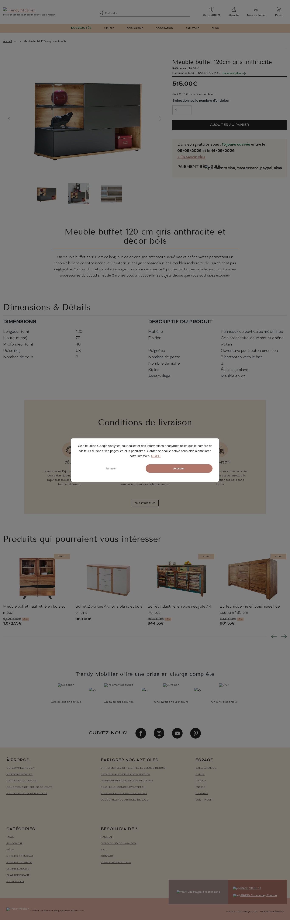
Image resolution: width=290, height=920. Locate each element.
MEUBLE (109, 28)
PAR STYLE (192, 28)
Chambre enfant (18, 875)
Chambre (202, 793)
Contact (107, 856)
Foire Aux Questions (116, 862)
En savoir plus (232, 73)
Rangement (14, 843)
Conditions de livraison (118, 843)
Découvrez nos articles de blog (124, 800)
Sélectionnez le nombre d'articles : (201, 101)
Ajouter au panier (229, 125)
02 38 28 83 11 (211, 15)
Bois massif (204, 800)
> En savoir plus (191, 157)
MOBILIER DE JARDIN (19, 862)
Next (160, 118)
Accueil (7, 41)
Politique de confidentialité (26, 793)
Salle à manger (207, 768)
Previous (9, 118)
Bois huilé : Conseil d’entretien (123, 787)
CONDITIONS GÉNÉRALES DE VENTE (29, 787)
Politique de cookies (21, 781)
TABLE (10, 837)
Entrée (200, 787)
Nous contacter (256, 15)
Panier (278, 15)
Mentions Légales (19, 774)
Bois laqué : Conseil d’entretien (124, 793)
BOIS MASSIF (135, 28)
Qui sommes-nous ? (20, 768)
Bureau (201, 781)
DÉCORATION (164, 28)
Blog (215, 28)
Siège (10, 849)
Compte (234, 15)
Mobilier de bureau (19, 856)
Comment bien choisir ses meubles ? (127, 781)
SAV (103, 849)
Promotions (15, 881)
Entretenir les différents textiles (125, 774)
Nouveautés (81, 28)
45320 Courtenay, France (258, 895)
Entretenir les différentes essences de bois (133, 768)
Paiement (107, 837)
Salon (200, 774)
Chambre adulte (17, 869)
